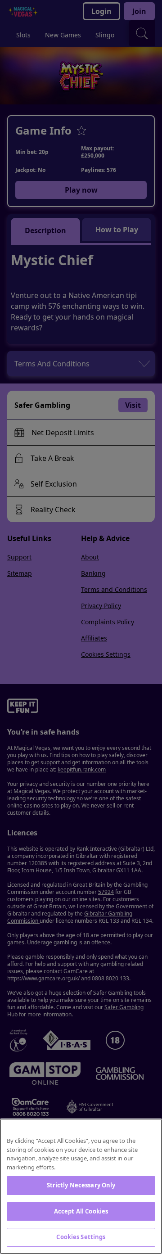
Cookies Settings (80, 1237)
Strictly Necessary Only (81, 1185)
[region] (81, 1186)
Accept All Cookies (81, 1211)
